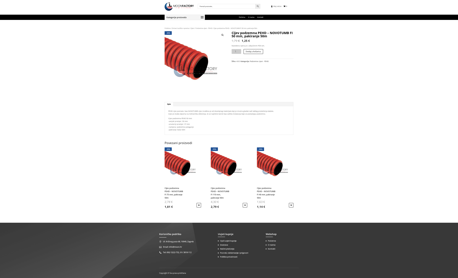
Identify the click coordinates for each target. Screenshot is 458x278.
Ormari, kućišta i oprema (180, 28)
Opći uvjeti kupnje (228, 241)
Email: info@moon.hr (172, 247)
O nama (271, 245)
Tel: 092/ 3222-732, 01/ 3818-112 (177, 252)
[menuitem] (242, 17)
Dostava (224, 245)
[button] (222, 35)
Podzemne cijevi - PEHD (203, 28)
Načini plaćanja (227, 248)
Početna (167, 28)
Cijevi (192, 28)
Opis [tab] (169, 104)
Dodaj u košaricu (253, 51)
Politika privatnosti (228, 256)
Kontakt (271, 248)
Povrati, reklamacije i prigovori (234, 253)
